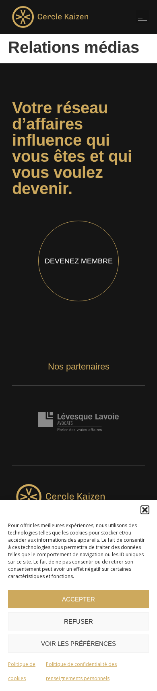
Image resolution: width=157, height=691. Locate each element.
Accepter (78, 599)
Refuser (78, 621)
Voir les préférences (78, 643)
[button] (145, 510)
